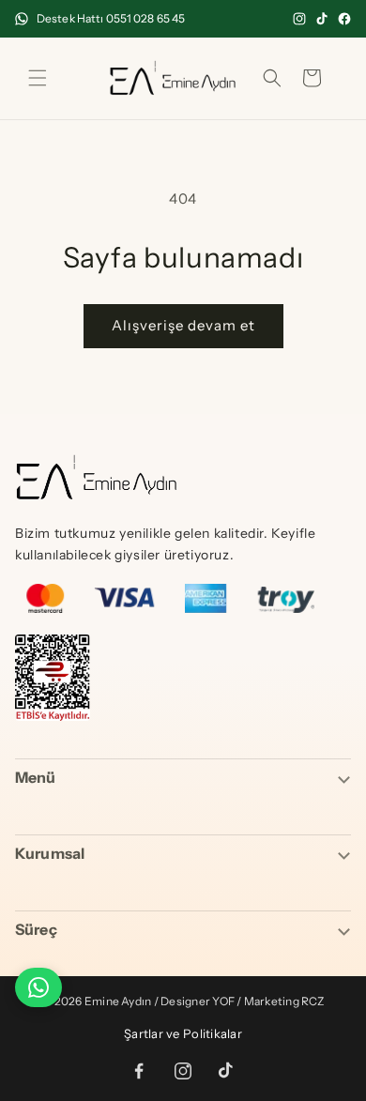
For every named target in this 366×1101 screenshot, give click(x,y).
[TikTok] (321, 18)
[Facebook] (344, 18)
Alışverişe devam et (183, 325)
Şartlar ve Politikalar (183, 1033)
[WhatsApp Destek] (38, 987)
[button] (37, 78)
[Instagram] (299, 18)
